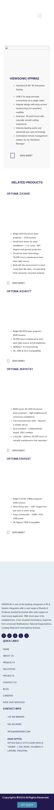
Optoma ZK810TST (20, 369)
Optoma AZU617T (19, 291)
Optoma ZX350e (18, 193)
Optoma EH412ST (19, 458)
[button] (40, 15)
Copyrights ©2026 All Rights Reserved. (25, 797)
